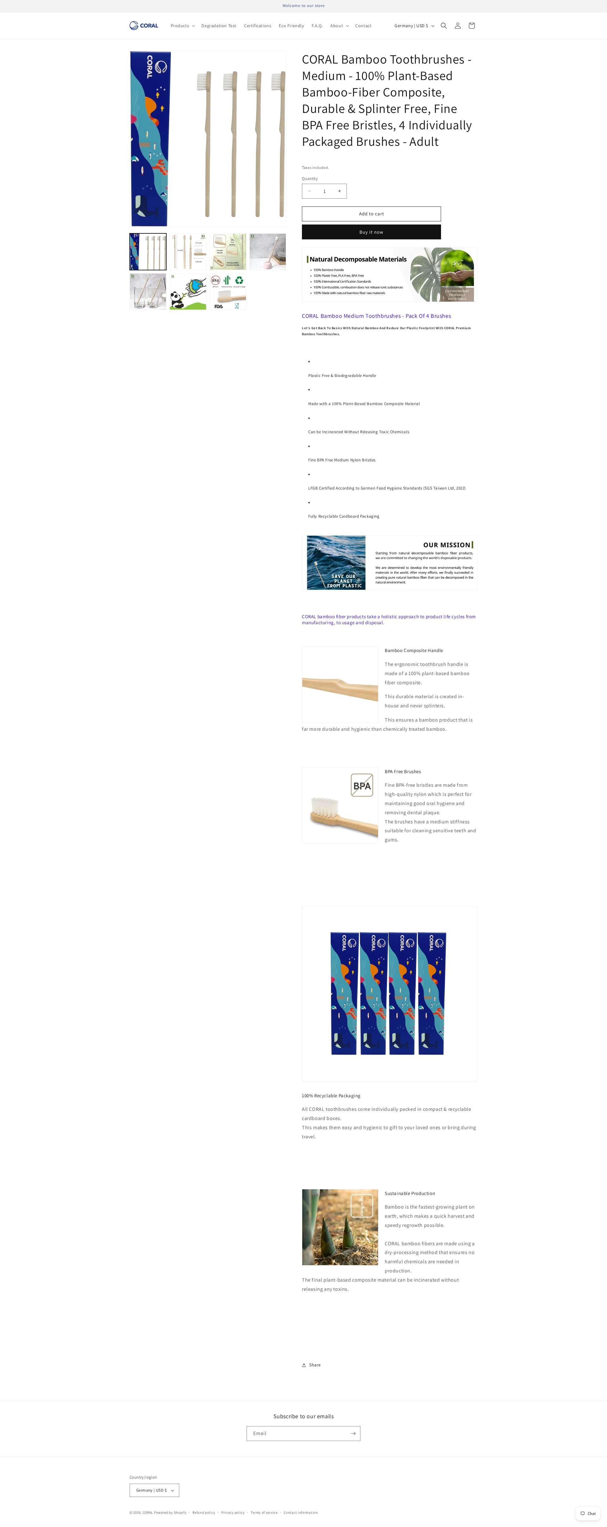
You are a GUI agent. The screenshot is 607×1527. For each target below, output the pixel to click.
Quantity (310, 178)
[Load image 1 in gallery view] (148, 251)
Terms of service (264, 1512)
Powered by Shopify (170, 1512)
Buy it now (371, 232)
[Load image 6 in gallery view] (187, 291)
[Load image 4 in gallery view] (267, 251)
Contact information (301, 1512)
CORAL (148, 1512)
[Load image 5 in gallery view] (148, 291)
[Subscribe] (353, 1433)
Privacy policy (233, 1512)
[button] (182, 25)
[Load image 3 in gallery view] (228, 251)
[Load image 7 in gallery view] (228, 291)
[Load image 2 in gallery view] (187, 251)
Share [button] (315, 1365)
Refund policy (204, 1512)
